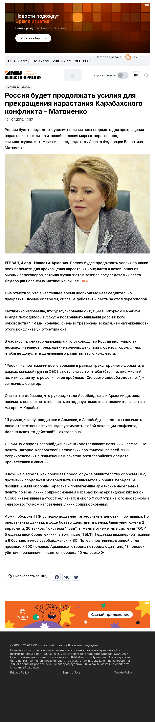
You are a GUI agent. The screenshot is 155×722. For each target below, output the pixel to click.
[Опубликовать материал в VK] (66, 576)
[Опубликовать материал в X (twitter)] (76, 576)
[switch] (123, 75)
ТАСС (84, 281)
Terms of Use (72, 672)
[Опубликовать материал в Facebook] (57, 576)
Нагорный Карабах (18, 87)
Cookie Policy (123, 672)
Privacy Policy (19, 672)
